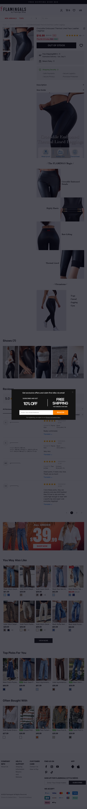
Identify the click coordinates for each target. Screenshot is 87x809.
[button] (73, 392)
